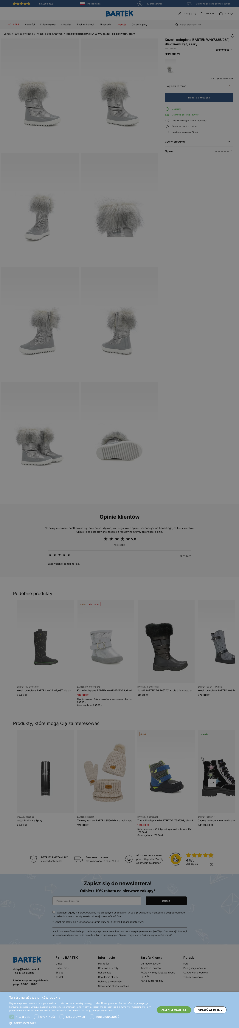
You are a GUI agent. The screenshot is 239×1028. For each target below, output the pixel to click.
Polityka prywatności (103, 1010)
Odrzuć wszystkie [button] (210, 1009)
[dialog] (119, 514)
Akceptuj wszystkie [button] (174, 1009)
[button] (80, 1023)
